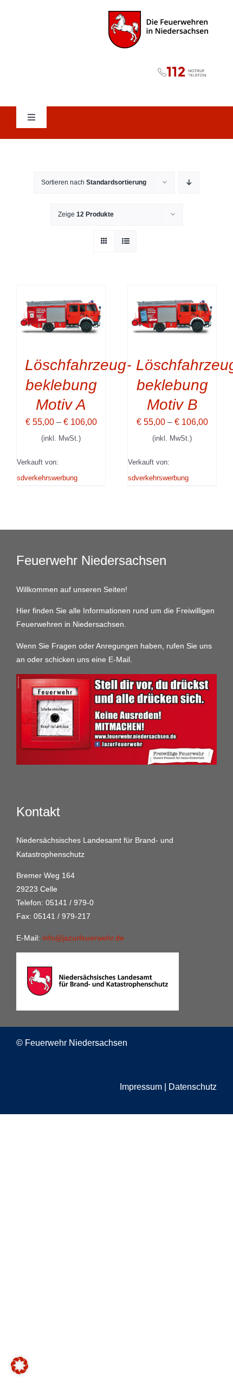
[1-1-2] (116, 63)
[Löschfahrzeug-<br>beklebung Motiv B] (172, 292)
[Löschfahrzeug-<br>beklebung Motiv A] (61, 292)
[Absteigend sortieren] (188, 182)
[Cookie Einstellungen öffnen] (19, 1371)
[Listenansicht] (125, 241)
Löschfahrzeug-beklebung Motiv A (78, 385)
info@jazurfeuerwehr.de (83, 937)
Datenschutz (193, 1086)
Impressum (141, 1086)
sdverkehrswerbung (47, 478)
